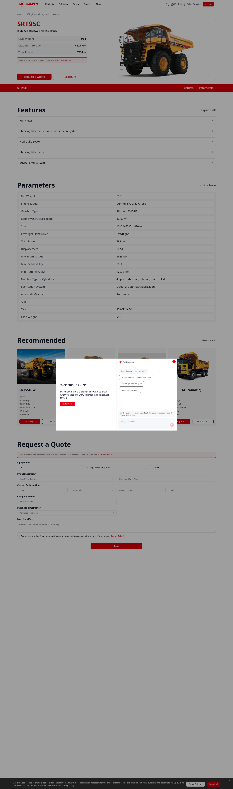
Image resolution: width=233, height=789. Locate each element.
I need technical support (130, 390)
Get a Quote (67, 404)
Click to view (130, 415)
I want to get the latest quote (131, 384)
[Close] (174, 361)
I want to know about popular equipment (136, 377)
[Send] (172, 425)
